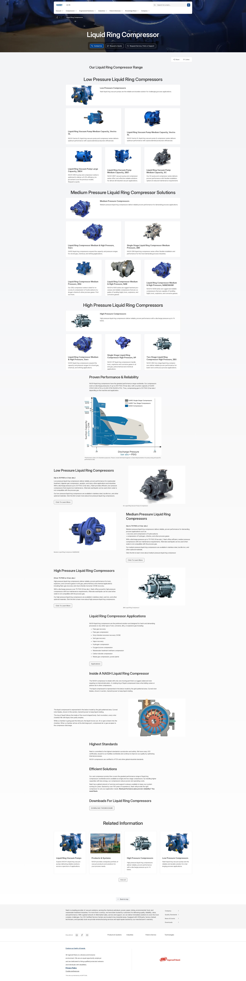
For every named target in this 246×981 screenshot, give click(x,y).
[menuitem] (60, 11)
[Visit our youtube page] (87, 935)
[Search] (154, 5)
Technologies (169, 935)
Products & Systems (114, 935)
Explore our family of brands (76, 948)
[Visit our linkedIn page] (77, 935)
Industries (129, 935)
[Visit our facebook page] (82, 935)
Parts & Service (150, 935)
